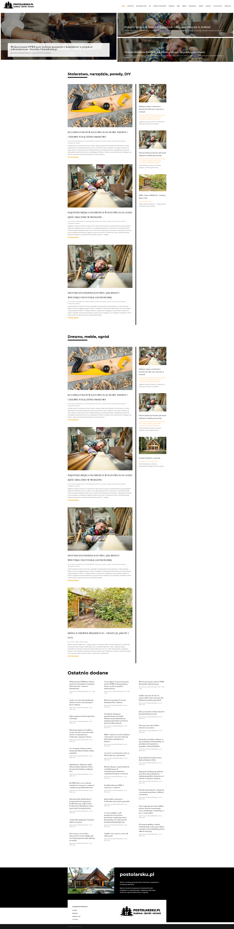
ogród (201, 6)
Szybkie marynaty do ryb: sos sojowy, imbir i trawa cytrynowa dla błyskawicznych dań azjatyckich (151, 698)
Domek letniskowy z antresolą (149, 458)
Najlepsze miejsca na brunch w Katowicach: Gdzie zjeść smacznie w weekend (167, 27)
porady (208, 6)
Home (123, 6)
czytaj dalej (73, 157)
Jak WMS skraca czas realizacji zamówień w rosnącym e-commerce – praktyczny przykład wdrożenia (82, 785)
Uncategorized (212, 30)
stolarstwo (217, 6)
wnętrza (228, 6)
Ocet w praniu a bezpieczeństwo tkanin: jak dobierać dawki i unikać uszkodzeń (81, 751)
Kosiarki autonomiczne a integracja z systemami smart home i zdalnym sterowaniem (151, 792)
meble (184, 6)
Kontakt (130, 6)
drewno (171, 6)
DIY (150, 6)
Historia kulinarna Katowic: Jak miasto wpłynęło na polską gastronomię (164, 52)
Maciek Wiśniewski (25, 53)
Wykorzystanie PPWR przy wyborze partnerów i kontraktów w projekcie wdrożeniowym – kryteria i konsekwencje (52, 48)
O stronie (75, 919)
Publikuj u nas (76, 916)
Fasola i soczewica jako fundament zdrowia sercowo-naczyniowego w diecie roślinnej (81, 702)
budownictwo (141, 6)
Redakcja (75, 913)
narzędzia (192, 6)
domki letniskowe (159, 6)
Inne (178, 6)
